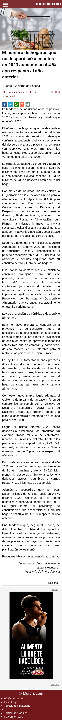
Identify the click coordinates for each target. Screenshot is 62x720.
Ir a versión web (13, 716)
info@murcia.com (14, 698)
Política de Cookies (16, 712)
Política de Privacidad (17, 705)
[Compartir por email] (22, 104)
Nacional (53, 582)
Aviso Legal (11, 702)
